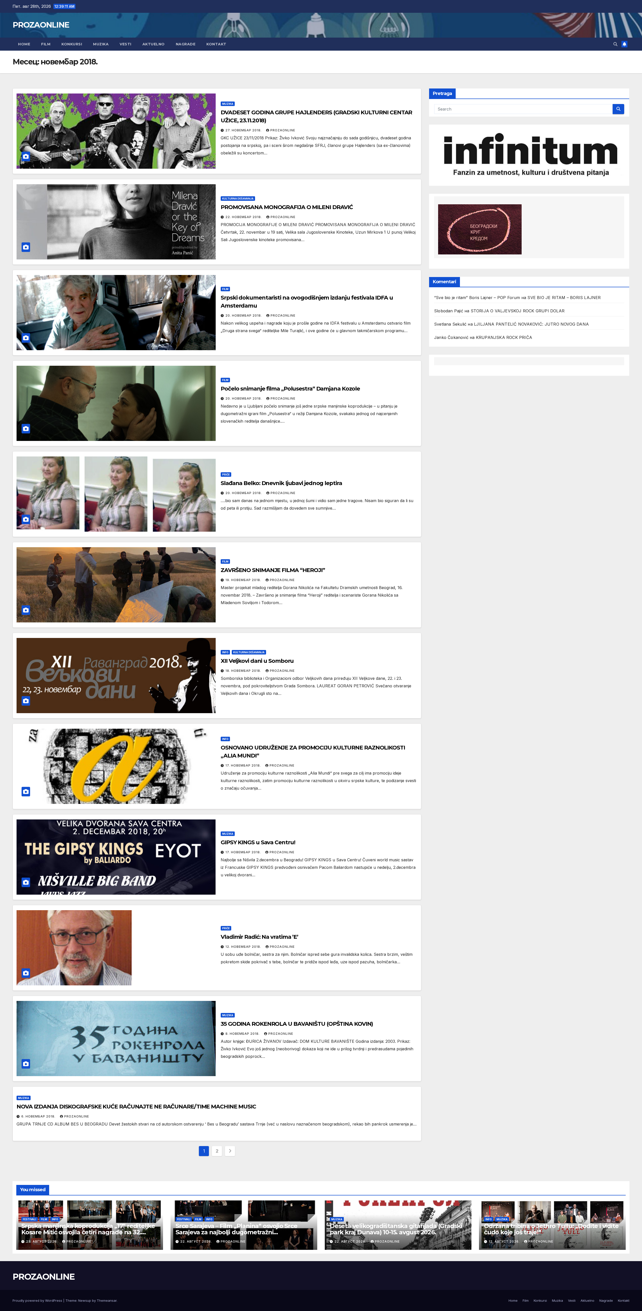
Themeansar (107, 1300)
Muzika (101, 44)
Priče (226, 474)
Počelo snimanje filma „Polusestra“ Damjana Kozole (290, 388)
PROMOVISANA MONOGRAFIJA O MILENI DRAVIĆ (287, 207)
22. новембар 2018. (244, 217)
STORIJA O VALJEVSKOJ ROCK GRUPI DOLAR (518, 311)
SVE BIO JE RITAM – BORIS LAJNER (564, 297)
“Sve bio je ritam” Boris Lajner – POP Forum (477, 297)
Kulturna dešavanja (238, 198)
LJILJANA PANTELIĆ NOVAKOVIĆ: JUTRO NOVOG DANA (531, 324)
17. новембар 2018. (243, 765)
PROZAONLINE (41, 25)
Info (225, 652)
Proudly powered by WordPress (38, 1300)
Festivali (29, 1219)
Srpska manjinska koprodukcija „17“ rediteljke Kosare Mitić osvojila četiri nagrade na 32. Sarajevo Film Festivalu (88, 1232)
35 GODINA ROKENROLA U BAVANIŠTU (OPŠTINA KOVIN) (297, 1023)
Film (45, 44)
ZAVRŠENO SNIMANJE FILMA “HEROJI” (273, 570)
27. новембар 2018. (244, 130)
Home (24, 44)
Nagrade (186, 44)
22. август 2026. (196, 1241)
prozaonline (282, 130)
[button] (615, 44)
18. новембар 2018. (243, 671)
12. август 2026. (505, 1241)
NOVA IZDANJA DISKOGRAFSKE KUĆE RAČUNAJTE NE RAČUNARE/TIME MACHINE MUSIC (136, 1106)
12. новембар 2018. (243, 947)
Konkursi (71, 44)
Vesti (125, 44)
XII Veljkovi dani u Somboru (257, 661)
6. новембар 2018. (38, 1116)
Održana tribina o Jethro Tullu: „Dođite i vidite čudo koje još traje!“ (551, 1229)
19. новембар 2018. (243, 580)
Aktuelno (153, 44)
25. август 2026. (42, 1241)
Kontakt (216, 44)
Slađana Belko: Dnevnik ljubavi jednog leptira (281, 483)
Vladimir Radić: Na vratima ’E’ (259, 936)
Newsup (84, 1300)
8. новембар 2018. (243, 1034)
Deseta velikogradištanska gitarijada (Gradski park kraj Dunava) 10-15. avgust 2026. (396, 1229)
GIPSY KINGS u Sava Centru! (258, 842)
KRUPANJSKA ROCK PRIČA (504, 337)
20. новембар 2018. (244, 315)
